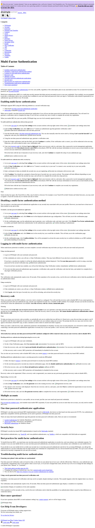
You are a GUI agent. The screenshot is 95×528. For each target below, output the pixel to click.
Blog (11, 520)
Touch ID (23, 434)
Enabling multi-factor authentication (14, 70)
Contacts (7, 32)
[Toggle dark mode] (8, 15)
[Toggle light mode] (3, 15)
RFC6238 (46, 412)
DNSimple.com (5, 520)
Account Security (14, 91)
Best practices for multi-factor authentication (17, 81)
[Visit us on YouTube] (6, 518)
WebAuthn (7, 110)
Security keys (8, 80)
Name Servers (8, 40)
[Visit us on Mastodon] (17, 518)
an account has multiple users (10, 402)
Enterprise (7, 29)
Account (6, 27)
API (5, 47)
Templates (7, 55)
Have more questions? (10, 85)
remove (44, 353)
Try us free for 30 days (7, 515)
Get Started (4, 18)
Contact (16, 520)
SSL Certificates (9, 45)
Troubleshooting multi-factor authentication (17, 83)
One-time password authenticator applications (17, 78)
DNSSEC (7, 39)
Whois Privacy (8, 35)
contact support (43, 499)
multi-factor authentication (20, 89)
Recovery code (8, 75)
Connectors (7, 50)
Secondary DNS (9, 42)
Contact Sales (12, 18)
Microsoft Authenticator (11, 423)
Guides (6, 57)
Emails (6, 44)
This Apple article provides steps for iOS (16, 468)
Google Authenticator (10, 420)
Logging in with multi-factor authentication (17, 73)
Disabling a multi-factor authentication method (18, 71)
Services (6, 54)
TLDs (6, 34)
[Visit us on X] (2, 518)
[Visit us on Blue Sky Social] (12, 518)
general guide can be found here (43, 470)
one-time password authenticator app (30, 133)
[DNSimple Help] (9, 12)
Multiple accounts (9, 76)
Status (20, 520)
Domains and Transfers (11, 30)
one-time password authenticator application (24, 108)
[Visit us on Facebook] (15, 518)
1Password (7, 421)
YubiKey (52, 434)
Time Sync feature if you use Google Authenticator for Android (34, 471)
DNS (6, 37)
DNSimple (7, 25)
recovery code (15, 146)
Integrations (7, 52)
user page (14, 125)
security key (21, 110)
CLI (5, 49)
